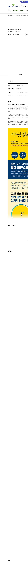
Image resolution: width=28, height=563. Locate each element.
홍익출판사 (10, 31)
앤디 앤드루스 (10, 29)
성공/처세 (23, 15)
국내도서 (11, 15)
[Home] (8, 15)
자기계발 (17, 15)
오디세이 (22, 10)
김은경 (17, 29)
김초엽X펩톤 (15, 10)
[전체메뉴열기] (9, 10)
